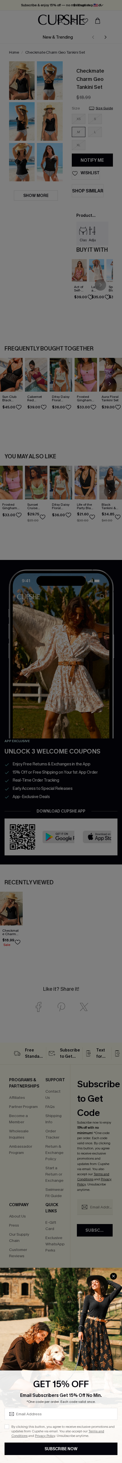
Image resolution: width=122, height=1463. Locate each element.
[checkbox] (7, 1426)
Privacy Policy (45, 1435)
